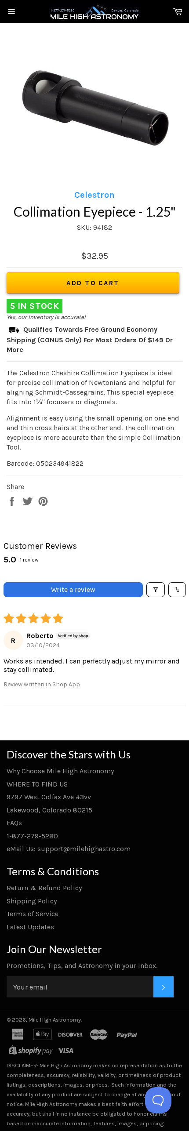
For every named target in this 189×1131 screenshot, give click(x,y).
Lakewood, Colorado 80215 (49, 810)
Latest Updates (30, 927)
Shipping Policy (32, 901)
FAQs (14, 823)
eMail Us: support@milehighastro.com (69, 849)
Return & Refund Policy (44, 888)
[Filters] (155, 589)
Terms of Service (32, 914)
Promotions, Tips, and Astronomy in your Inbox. (82, 965)
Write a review (73, 589)
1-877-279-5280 (32, 836)
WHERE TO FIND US (37, 784)
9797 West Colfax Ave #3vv (49, 797)
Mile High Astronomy (55, 1019)
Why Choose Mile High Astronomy (60, 771)
